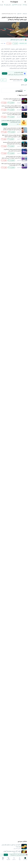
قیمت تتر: (19, 5)
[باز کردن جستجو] (2, 1)
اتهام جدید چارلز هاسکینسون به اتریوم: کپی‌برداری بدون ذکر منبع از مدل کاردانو (12, 128)
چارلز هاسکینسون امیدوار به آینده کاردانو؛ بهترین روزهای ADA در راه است (11, 113)
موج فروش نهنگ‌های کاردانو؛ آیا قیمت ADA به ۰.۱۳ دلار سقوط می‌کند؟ (11, 164)
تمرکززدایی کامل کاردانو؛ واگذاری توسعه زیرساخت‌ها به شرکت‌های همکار (12, 143)
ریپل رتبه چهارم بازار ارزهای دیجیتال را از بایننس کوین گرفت (12, 99)
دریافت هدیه (4, 124)
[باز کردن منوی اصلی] (25, 1)
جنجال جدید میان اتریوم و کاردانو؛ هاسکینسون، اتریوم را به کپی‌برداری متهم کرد (11, 157)
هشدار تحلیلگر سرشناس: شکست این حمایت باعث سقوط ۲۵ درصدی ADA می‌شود (11, 106)
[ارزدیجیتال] (14, 1)
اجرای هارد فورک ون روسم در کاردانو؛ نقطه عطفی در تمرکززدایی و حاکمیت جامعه (11, 136)
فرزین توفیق (24, 85)
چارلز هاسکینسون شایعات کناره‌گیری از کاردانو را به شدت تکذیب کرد (12, 150)
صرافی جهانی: (8, 5)
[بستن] (2, 854)
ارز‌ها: (26, 5)
